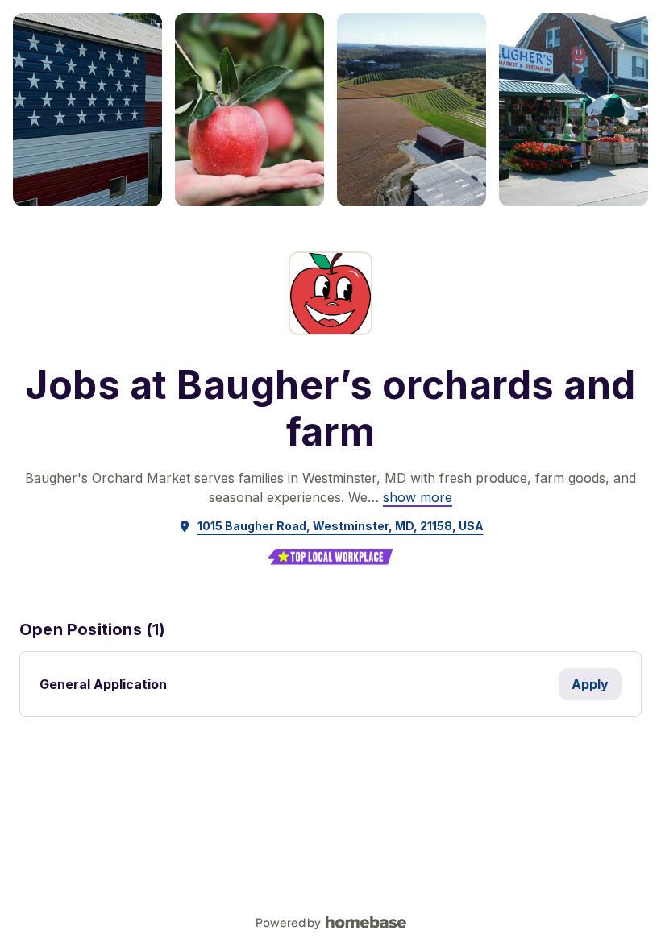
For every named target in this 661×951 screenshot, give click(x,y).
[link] (417, 497)
